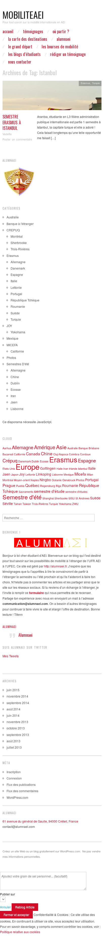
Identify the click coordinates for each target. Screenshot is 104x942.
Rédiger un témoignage (68, 54)
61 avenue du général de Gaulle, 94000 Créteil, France (40, 821)
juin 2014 (13, 715)
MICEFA (12, 345)
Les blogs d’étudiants (24, 54)
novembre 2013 (17, 722)
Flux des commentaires (22, 791)
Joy (22, 474)
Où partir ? (61, 31)
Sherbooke (61, 498)
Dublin (15, 383)
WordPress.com (17, 797)
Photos (11, 357)
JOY (9, 325)
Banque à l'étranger (20, 223)
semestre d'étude (49, 491)
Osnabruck (68, 480)
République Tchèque (25, 300)
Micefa (80, 474)
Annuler (5, 907)
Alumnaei (9, 626)
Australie (13, 217)
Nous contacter (19, 62)
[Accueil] (52, 542)
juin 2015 (13, 690)
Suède (15, 313)
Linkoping (43, 474)
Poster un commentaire (17, 139)
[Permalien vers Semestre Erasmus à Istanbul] (52, 97)
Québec (32, 485)
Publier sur (7, 894)
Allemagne (18, 262)
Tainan (18, 504)
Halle (60, 468)
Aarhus (7, 448)
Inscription (14, 772)
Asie (61, 447)
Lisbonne (17, 408)
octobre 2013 (16, 728)
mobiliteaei (23, 14)
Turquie (96, 83)
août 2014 (13, 709)
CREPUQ (13, 230)
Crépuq (10, 460)
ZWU (75, 504)
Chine (15, 377)
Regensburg (47, 486)
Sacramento (26, 492)
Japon (14, 474)
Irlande (73, 468)
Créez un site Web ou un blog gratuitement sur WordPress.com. (42, 851)
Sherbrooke (19, 242)
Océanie (57, 480)
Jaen (14, 402)
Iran (13, 396)
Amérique (44, 447)
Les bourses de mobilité (60, 47)
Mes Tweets (11, 656)
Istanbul (82, 468)
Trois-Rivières (20, 249)
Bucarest (8, 454)
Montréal (17, 236)
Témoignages (33, 31)
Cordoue (85, 454)
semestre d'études (76, 492)
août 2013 (13, 741)
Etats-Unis (9, 468)
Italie (14, 281)
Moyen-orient (22, 480)
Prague (9, 485)
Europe (27, 466)
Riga (58, 486)
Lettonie (16, 287)
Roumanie (18, 306)
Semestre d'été (22, 497)
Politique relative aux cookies (20, 932)
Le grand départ (20, 47)
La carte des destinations (27, 39)
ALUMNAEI (63, 39)
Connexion (14, 778)
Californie (17, 351)
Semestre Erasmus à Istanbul (12, 122)
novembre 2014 (17, 696)
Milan (90, 474)
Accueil (8, 31)
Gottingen (48, 468)
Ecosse (16, 389)
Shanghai (48, 498)
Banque (83, 448)
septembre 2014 (18, 703)
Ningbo (45, 479)
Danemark (18, 268)
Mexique (12, 338)
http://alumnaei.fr (55, 566)
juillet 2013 (14, 747)
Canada (33, 453)
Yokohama (18, 332)
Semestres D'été (18, 364)
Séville (8, 503)
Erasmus (85, 83)
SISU (71, 498)
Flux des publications (21, 784)
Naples (35, 480)
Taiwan (26, 504)
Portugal (16, 294)
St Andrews (82, 498)
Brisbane (94, 448)
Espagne (17, 274)
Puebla (20, 486)
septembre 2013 (18, 734)
